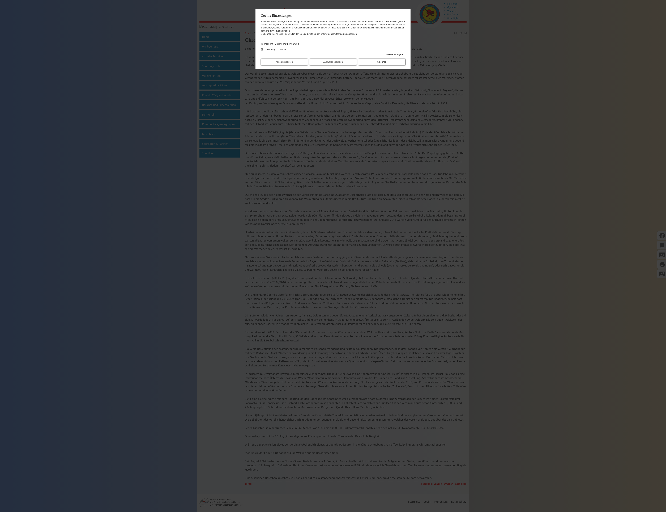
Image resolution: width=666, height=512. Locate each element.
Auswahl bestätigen (333, 62)
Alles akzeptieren (284, 62)
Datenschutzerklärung (287, 43)
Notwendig (269, 49)
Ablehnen (381, 62)
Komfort (283, 49)
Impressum (267, 43)
